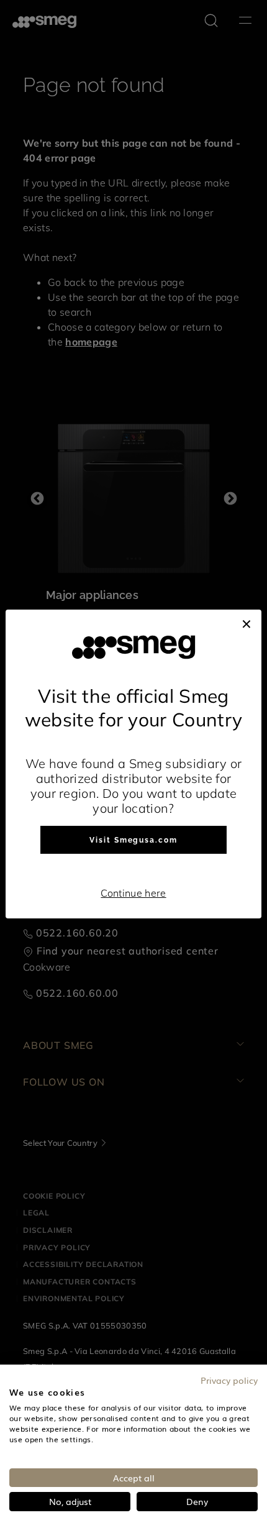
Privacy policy (229, 1380)
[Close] (246, 622)
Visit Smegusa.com (133, 840)
